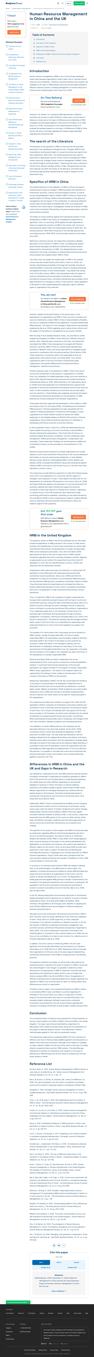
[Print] (54, 1245)
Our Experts (31, 1313)
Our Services (10, 1313)
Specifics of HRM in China (45, 47)
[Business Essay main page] (14, 3)
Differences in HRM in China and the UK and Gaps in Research (57, 54)
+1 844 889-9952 (25, 1328)
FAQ (68, 1313)
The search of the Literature (46, 43)
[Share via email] (59, 1245)
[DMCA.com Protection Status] (44, 1343)
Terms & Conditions (30, 1350)
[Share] (64, 1245)
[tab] (41, 1262)
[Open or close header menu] (87, 3)
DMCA (8, 1335)
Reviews (50, 1313)
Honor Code (77, 1313)
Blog (86, 1313)
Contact (60, 1313)
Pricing (42, 1313)
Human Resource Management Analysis (12, 219)
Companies (9, 1331)
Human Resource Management (58, 25)
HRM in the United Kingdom (46, 50)
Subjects (8, 1328)
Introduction (40, 39)
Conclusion (40, 58)
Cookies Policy (65, 1350)
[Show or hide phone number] (58, 3)
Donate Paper (10, 1339)
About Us (21, 1313)
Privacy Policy (54, 1350)
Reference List (41, 61)
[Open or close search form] (63, 3)
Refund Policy (43, 1350)
